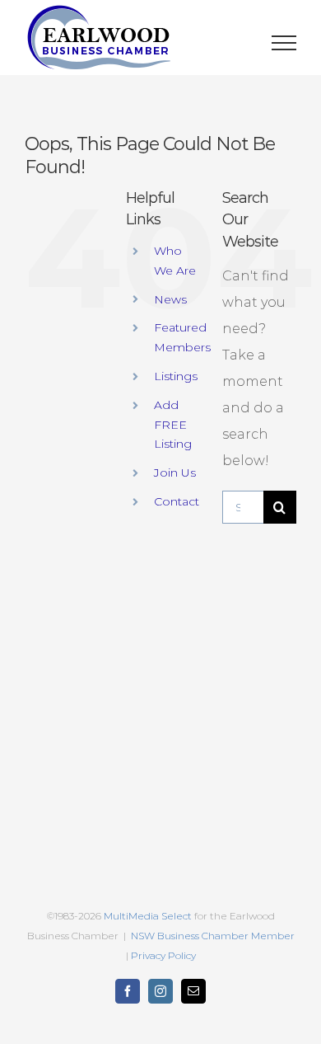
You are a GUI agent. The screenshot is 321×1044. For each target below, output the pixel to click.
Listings (176, 376)
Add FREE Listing (173, 424)
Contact (176, 501)
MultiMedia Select (148, 916)
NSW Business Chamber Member (211, 935)
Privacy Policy (163, 955)
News (170, 299)
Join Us (175, 472)
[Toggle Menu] (284, 42)
